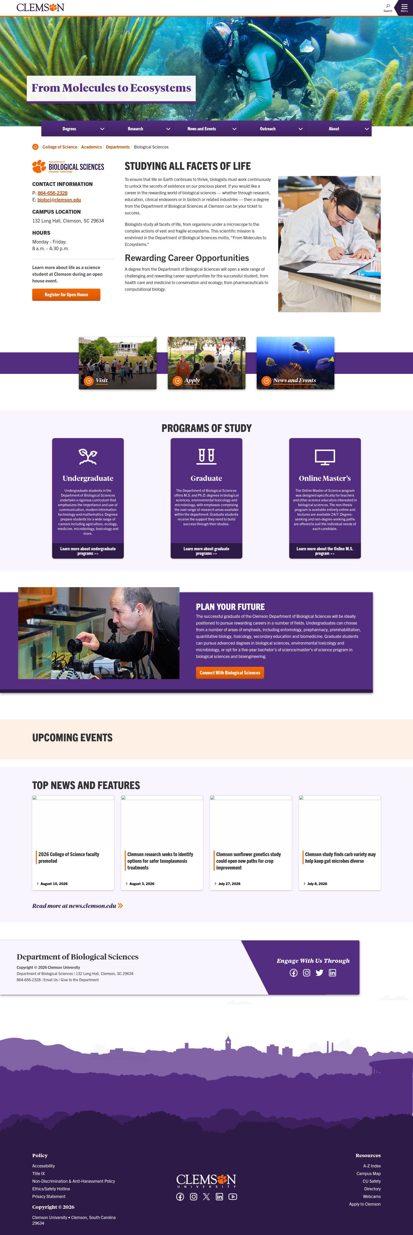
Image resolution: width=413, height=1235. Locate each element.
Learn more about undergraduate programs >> (88, 550)
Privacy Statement (48, 1196)
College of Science (60, 146)
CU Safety (372, 1181)
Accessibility (43, 1165)
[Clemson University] (41, 12)
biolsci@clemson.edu (59, 199)
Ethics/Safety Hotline (51, 1188)
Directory (372, 1188)
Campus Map (369, 1173)
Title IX (38, 1173)
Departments (118, 146)
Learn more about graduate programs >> (206, 550)
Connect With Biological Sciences (230, 672)
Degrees (69, 128)
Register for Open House (66, 294)
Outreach (268, 128)
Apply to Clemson (365, 1204)
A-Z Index (372, 1165)
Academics (91, 146)
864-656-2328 (52, 193)
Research (135, 128)
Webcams (372, 1196)
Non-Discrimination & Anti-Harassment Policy (73, 1181)
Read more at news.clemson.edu (74, 905)
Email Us (50, 979)
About (334, 128)
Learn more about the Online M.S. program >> (325, 550)
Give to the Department (80, 979)
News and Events (202, 128)
